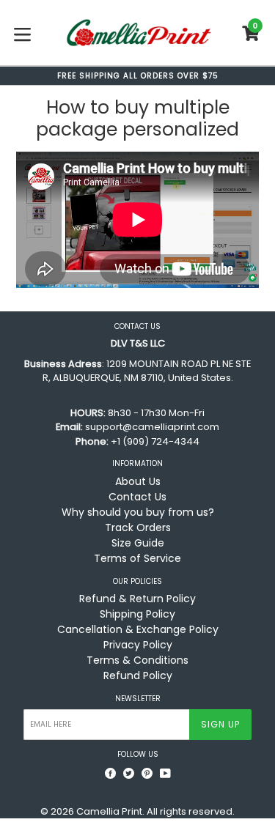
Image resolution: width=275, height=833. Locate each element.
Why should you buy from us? (138, 512)
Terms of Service (137, 558)
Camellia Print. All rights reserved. (155, 811)
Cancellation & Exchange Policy (138, 629)
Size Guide (137, 543)
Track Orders (138, 527)
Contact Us (137, 496)
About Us (138, 481)
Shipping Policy (137, 614)
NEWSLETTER (138, 699)
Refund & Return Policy (137, 598)
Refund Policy (137, 675)
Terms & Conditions (137, 660)
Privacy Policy (137, 644)
